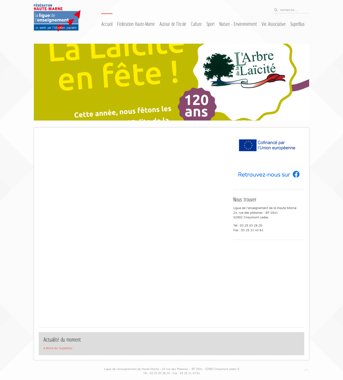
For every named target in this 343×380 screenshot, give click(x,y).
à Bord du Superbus (57, 348)
